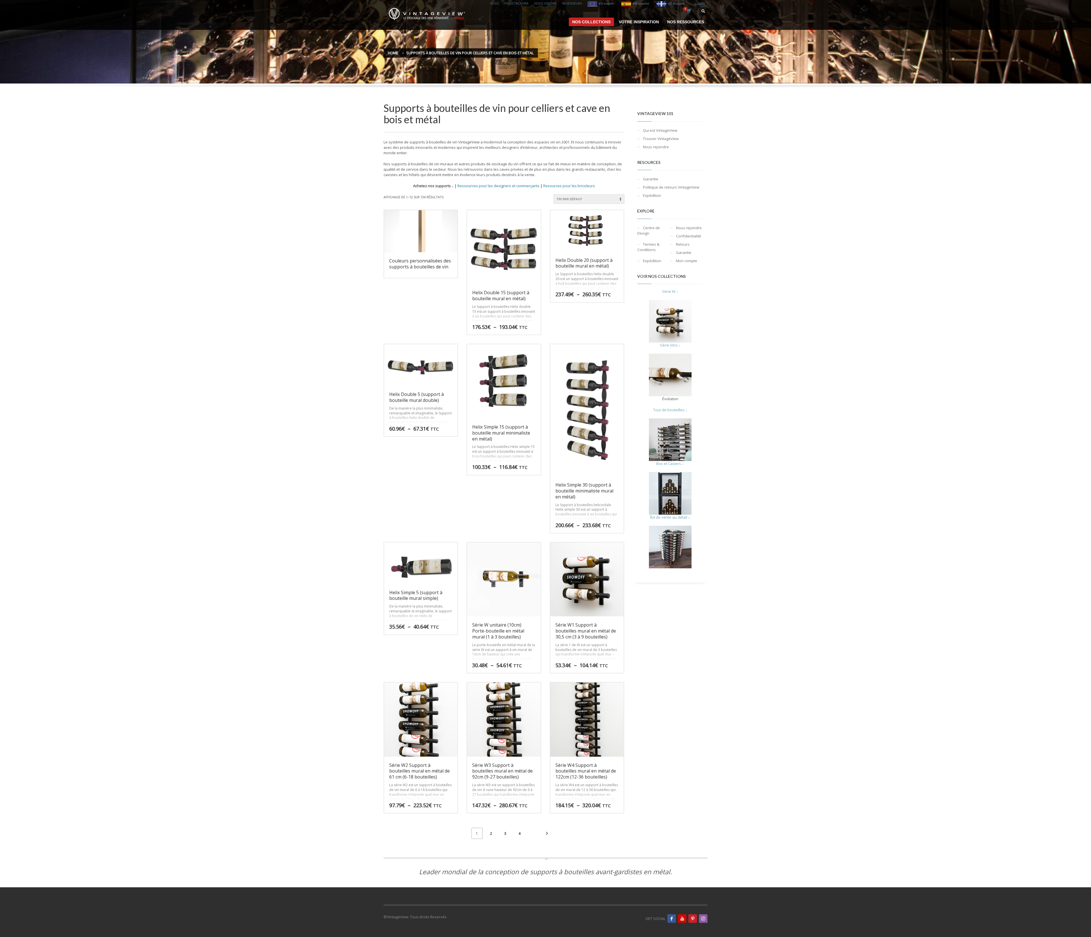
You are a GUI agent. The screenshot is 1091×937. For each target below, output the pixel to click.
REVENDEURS (572, 3)
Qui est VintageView (660, 130)
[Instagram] (703, 918)
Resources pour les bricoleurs (569, 185)
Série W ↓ (670, 291)
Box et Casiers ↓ (670, 463)
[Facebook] (671, 918)
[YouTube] (682, 918)
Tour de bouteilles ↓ (670, 409)
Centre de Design (648, 230)
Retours (683, 244)
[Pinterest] (692, 918)
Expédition (652, 195)
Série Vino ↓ (670, 345)
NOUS (494, 3)
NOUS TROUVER (516, 3)
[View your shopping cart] (688, 11)
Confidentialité (688, 236)
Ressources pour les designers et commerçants (498, 185)
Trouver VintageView (661, 138)
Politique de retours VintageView (671, 187)
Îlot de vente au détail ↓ (670, 517)
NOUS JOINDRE (545, 3)
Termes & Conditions (648, 247)
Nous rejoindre (656, 146)
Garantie (650, 178)
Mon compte (686, 260)
